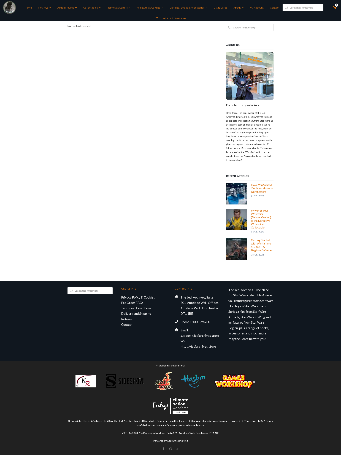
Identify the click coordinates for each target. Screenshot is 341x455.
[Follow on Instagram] (170, 448)
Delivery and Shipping (136, 313)
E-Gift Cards (220, 7)
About (237, 7)
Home (28, 7)
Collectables (90, 7)
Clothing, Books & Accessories (187, 7)
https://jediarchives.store (198, 346)
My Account (257, 7)
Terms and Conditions (136, 308)
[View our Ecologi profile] (170, 406)
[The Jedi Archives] (9, 7)
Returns (126, 319)
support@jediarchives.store (199, 335)
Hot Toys (43, 7)
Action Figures (65, 7)
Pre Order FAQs (132, 303)
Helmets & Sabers (117, 7)
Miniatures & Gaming (148, 7)
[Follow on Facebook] (163, 448)
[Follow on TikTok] (177, 448)
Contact (274, 7)
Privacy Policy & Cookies (138, 297)
